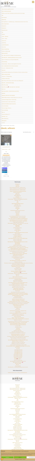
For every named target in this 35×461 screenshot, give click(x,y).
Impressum (24, 459)
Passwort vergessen (17, 230)
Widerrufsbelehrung (5, 118)
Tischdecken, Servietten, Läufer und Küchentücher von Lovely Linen (18, 318)
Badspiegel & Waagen (17, 279)
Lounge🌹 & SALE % (17, 358)
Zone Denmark (18, 329)
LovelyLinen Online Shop (6, 78)
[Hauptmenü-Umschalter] (33, 4)
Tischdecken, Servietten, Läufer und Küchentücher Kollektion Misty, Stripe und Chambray (18, 263)
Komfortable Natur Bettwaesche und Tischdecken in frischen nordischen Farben (14, 72)
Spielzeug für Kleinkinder (18, 357)
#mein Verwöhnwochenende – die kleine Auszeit (17, 189)
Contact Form (4, 40)
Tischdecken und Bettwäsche (17, 234)
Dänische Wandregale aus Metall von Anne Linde (18, 323)
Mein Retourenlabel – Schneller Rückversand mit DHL (10, 91)
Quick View (6, 144)
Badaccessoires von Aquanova (17, 276)
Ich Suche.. (17, 185)
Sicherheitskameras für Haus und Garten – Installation (18, 219)
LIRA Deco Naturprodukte (6, 74)
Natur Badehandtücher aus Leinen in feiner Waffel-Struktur (17, 238)
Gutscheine (18, 348)
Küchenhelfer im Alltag (18, 268)
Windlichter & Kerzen (18, 307)
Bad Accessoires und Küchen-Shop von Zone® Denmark (18, 278)
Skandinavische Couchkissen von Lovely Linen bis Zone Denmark (18, 321)
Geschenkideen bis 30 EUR (18, 354)
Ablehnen (20, 457)
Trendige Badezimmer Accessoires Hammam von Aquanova (18, 293)
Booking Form (4, 25)
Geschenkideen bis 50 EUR (18, 355)
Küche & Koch (18, 267)
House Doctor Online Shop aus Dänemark (18, 265)
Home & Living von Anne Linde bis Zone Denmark (18, 324)
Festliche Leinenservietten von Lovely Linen (18, 334)
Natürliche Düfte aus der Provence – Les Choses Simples (18, 284)
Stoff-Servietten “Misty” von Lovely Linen (17, 335)
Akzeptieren (7, 457)
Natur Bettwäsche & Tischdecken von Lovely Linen (18, 260)
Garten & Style (17, 211)
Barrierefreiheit (4, 17)
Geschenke (18, 328)
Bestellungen (17, 208)
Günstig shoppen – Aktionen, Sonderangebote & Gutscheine (11, 63)
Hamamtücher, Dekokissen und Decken (18, 264)
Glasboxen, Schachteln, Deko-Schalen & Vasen (18, 271)
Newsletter (3, 93)
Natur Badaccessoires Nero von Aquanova (18, 292)
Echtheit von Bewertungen (6, 51)
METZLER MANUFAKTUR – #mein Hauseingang (18, 217)
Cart (2, 32)
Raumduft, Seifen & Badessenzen (18, 289)
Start (1, 125)
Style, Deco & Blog (18, 363)
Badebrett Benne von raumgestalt (18, 304)
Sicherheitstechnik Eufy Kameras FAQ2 (18, 252)
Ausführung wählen (6, 155)
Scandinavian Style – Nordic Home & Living (8, 101)
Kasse (17, 202)
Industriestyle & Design (17, 305)
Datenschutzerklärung (5, 49)
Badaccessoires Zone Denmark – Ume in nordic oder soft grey (18, 294)
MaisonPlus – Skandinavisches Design (8, 82)
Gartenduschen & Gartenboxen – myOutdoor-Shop (18, 310)
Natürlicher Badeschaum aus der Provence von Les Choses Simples (18, 302)
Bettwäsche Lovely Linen (18, 261)
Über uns (3, 112)
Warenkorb (17, 196)
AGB (2, 15)
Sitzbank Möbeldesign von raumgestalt (18, 257)
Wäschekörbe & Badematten (18, 280)
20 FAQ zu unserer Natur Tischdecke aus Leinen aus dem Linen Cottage (13, 13)
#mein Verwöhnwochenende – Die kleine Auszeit (17, 187)
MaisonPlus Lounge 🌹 (17, 272)
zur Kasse (3, 122)
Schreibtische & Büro (18, 327)
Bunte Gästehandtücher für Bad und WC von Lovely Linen (18, 303)
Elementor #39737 (5, 53)
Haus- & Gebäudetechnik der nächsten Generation (10, 65)
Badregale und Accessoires (17, 237)
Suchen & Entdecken (5, 105)
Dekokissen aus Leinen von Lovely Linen (18, 343)
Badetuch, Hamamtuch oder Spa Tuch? (18, 287)
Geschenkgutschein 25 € (18, 349)
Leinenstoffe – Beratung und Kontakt (17, 331)
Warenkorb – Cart (4, 116)
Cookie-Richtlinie (17, 459)
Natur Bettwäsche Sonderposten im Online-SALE (18, 361)
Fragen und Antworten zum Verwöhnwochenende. (18, 188)
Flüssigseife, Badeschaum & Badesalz (18, 283)
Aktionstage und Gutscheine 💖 (18, 362)
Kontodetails (17, 228)
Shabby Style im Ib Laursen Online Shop (18, 266)
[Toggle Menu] (33, 2)
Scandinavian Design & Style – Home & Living (9, 99)
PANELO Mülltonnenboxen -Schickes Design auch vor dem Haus (12, 97)
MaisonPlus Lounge (5, 84)
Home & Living (17, 259)
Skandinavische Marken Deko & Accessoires (9, 103)
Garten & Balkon (18, 311)
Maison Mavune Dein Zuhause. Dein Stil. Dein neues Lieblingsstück (12, 80)
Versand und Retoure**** (6, 114)
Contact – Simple (4, 38)
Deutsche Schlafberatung (18, 360)
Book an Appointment (5, 23)
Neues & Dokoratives (17, 316)
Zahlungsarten (4, 120)
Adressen (17, 213)
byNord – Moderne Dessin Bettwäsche (18, 317)
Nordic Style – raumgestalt (17, 224)
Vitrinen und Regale (18, 269)
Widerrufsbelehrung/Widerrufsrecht (8, 9)
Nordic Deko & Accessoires (18, 258)
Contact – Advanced (5, 36)
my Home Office (18, 325)
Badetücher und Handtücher (18, 281)
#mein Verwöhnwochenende (6, 11)
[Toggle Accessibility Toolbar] (2, 459)
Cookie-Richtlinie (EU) (5, 44)
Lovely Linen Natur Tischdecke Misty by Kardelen (18, 337)
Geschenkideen (17, 347)
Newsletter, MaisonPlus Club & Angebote (8, 95)
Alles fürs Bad (17, 290)
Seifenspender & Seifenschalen (18, 288)
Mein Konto (3, 89)
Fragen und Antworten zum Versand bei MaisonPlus (10, 59)
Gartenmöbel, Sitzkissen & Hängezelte (18, 315)
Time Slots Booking (5, 110)
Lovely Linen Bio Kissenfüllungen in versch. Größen (18, 344)
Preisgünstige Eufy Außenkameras (18, 222)
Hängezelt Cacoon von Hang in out (18, 314)
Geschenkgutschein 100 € (18, 353)
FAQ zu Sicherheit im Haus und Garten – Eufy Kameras (18, 253)
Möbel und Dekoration (17, 205)
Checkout (3, 34)
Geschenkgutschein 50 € (18, 350)
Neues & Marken (17, 244)
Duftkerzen (18, 308)
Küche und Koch (17, 233)
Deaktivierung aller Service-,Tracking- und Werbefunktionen (17, 372)
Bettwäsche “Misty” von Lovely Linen (18, 341)
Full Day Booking (4, 61)
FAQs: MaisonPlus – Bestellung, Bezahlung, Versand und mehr (12, 57)
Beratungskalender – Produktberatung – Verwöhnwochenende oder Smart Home (15, 21)
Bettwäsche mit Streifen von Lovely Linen (18, 342)
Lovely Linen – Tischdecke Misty (7, 76)
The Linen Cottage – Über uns (6, 108)
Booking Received (4, 30)
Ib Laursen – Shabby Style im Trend (7, 68)
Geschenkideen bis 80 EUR (18, 356)
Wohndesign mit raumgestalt (17, 255)
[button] (4, 168)
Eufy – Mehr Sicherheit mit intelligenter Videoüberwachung (11, 55)
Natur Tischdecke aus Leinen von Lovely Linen (18, 338)
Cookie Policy (4, 42)
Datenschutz (20, 459)
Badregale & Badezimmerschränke (18, 286)
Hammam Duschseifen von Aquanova (18, 300)
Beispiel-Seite (4, 19)
